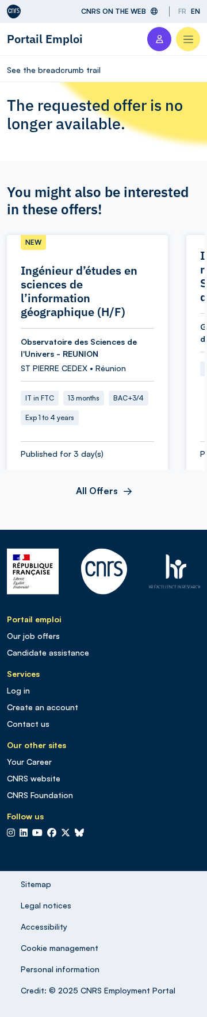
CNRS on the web (113, 11)
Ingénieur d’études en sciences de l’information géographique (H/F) (79, 291)
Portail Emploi (45, 39)
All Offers (97, 490)
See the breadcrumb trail (54, 70)
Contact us (28, 724)
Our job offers (33, 636)
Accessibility (44, 926)
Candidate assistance (48, 652)
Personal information (60, 969)
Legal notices (46, 905)
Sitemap (36, 884)
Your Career (29, 761)
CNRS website (33, 778)
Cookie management (59, 948)
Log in (18, 690)
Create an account (42, 707)
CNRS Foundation (40, 795)
